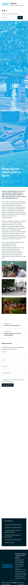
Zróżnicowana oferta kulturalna (13, 540)
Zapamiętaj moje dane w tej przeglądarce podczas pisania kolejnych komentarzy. (12, 380)
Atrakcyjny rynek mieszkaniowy (13, 525)
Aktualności (6, 181)
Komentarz (4, 351)
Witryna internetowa (6, 373)
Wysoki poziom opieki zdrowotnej (13, 527)
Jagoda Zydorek (7, 182)
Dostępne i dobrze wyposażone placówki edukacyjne (12, 531)
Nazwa (3, 360)
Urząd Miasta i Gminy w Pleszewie (10, 14)
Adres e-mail (4, 366)
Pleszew (13, 3)
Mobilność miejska (9, 542)
